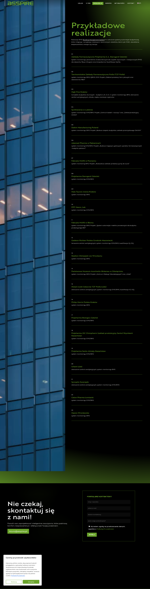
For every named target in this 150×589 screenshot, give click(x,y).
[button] (18, 531)
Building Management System (93, 40)
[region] (22, 570)
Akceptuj (31, 582)
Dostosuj (14, 582)
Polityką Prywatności (105, 529)
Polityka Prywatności (18, 575)
